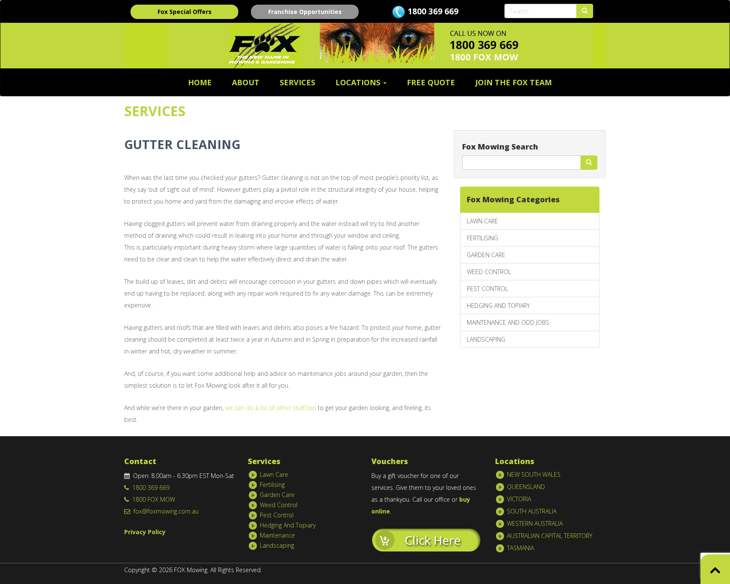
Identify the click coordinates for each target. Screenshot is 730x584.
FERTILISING (482, 238)
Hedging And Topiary (288, 525)
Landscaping (277, 545)
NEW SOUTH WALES (534, 474)
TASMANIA (520, 548)
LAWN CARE (482, 221)
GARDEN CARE (486, 255)
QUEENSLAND (526, 487)
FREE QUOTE (431, 82)
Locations (358, 82)
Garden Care (277, 495)
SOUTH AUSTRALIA (531, 511)
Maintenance (277, 535)
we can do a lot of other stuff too (271, 408)
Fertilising (272, 485)
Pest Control (277, 515)
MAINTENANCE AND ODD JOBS (508, 322)
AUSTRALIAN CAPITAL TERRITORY (549, 536)
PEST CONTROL (487, 289)
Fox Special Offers (185, 12)
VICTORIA (519, 499)
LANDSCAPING (486, 339)
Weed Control (278, 505)
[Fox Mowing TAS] (426, 539)
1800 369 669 (433, 11)
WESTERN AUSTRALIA (535, 523)
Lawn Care (274, 474)
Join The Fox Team (513, 82)
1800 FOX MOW (152, 499)
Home (200, 82)
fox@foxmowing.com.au (164, 511)
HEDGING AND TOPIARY (498, 306)
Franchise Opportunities (305, 12)
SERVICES (297, 82)
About (245, 82)
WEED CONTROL (489, 272)
